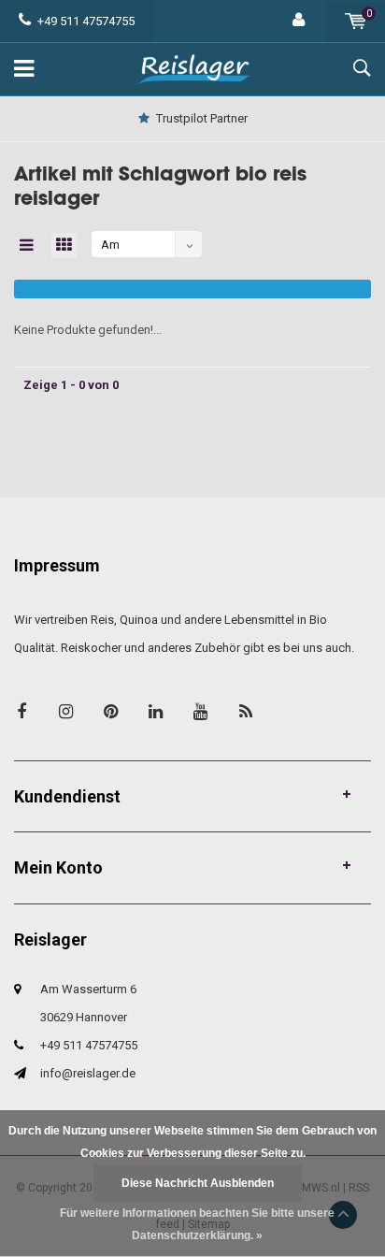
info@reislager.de (87, 1073)
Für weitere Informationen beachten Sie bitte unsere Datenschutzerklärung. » (197, 1224)
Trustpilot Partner (202, 118)
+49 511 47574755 (86, 21)
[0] (355, 21)
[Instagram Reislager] (66, 711)
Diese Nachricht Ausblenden (197, 1183)
